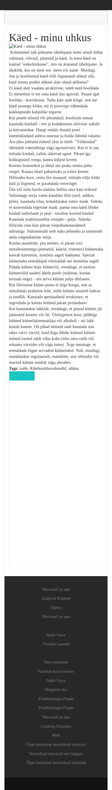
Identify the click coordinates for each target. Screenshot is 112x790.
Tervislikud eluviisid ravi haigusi (56, 754)
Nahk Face (56, 635)
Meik (56, 735)
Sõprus (56, 607)
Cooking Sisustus (56, 726)
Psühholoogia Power (56, 699)
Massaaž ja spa (56, 589)
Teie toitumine (56, 662)
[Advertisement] (56, 478)
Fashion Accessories (56, 671)
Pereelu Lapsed (56, 644)
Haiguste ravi (56, 689)
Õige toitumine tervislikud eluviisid (56, 744)
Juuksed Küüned (56, 598)
